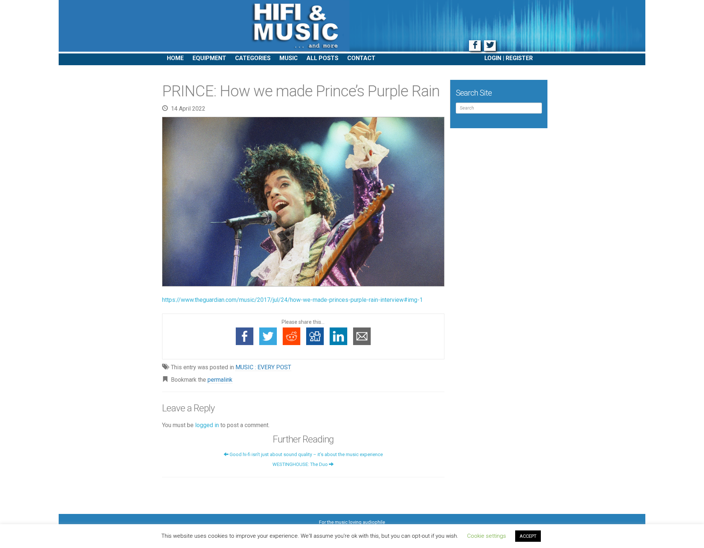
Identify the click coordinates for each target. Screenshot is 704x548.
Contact (361, 58)
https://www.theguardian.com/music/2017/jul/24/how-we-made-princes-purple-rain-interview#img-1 (292, 299)
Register (519, 58)
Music (288, 58)
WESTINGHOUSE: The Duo (300, 464)
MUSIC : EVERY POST (263, 367)
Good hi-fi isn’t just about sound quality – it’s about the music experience (305, 454)
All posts (322, 58)
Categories (253, 58)
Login (492, 58)
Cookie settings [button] (486, 536)
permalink (220, 379)
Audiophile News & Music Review (352, 26)
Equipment (209, 58)
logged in (207, 425)
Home (175, 58)
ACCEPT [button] (528, 536)
